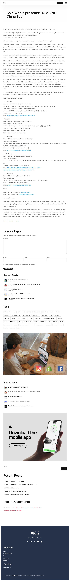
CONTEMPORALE (26, 315)
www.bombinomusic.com (26, 194)
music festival (27, 321)
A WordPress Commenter (9, 510)
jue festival (38, 318)
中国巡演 (55, 324)
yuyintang (48, 324)
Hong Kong (7, 318)
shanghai (36, 321)
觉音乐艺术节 (20, 328)
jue (19, 318)
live (5, 321)
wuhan (31, 324)
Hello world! (19, 510)
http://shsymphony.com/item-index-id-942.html (21, 115)
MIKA (20, 321)
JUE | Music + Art (61, 318)
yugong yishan (39, 324)
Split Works (43, 321)
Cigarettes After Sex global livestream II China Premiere (21, 298)
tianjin (55, 321)
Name (4, 257)
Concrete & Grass (16, 315)
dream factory (36, 315)
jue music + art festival (49, 318)
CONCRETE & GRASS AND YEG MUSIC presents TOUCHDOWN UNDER (24, 284)
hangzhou (57, 315)
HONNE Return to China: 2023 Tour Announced (19, 293)
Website (47, 257)
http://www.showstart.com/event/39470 (19, 185)
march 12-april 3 (12, 321)
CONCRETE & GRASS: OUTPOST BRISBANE (17, 279)
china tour (7, 315)
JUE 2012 (24, 318)
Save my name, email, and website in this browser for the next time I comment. (20, 264)
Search (5, 466)
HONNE (13, 318)
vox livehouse (8, 324)
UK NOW (61, 321)
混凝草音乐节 (12, 328)
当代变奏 (60, 324)
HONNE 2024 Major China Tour (15, 289)
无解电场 (6, 328)
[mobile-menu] (66, 3)
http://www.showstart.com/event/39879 (19, 150)
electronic (44, 315)
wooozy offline (24, 324)
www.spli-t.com (25, 192)
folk (51, 315)
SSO (50, 321)
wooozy (15, 324)
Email (26, 257)
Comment (5, 238)
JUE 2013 (30, 318)
